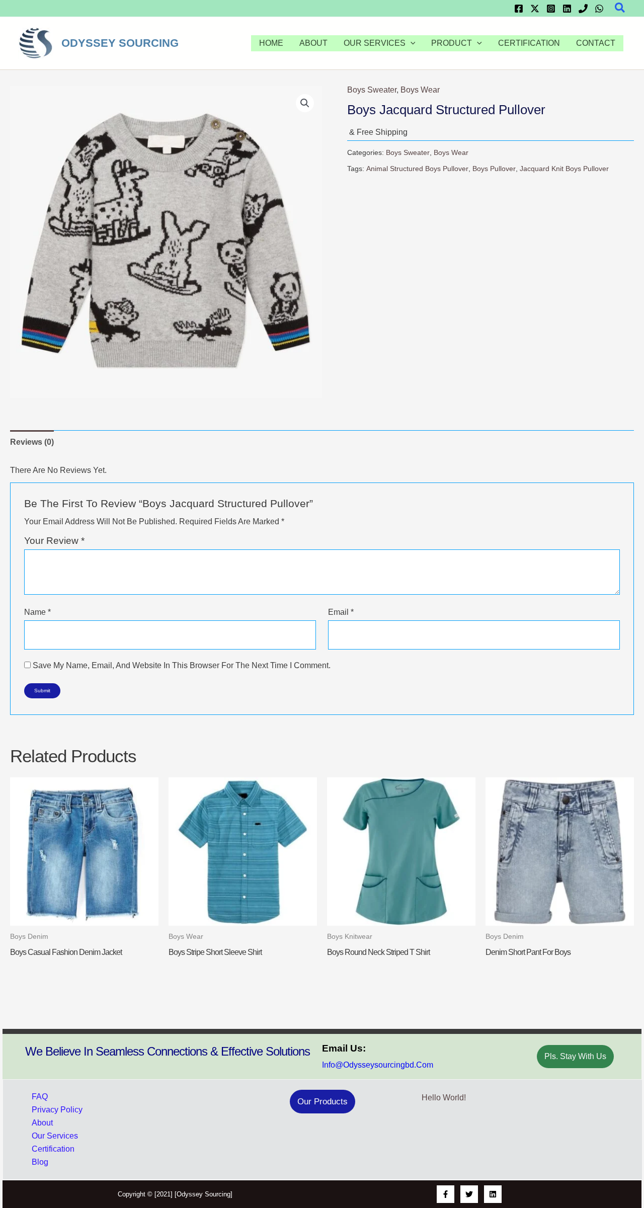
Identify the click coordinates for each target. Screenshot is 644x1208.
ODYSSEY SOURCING (120, 43)
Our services (375, 43)
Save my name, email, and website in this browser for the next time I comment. (182, 665)
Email (341, 612)
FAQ (40, 1096)
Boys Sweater (371, 90)
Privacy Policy (57, 1109)
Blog (40, 1162)
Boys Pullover (494, 169)
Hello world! (444, 1097)
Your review (54, 540)
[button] (620, 8)
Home (271, 43)
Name (37, 612)
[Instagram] (551, 9)
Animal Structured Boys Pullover (417, 169)
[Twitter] (535, 9)
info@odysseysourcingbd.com (377, 1065)
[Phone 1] (583, 9)
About (313, 43)
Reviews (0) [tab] (32, 442)
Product (451, 43)
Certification (529, 43)
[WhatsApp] (599, 9)
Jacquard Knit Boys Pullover (564, 169)
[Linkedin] (567, 9)
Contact (595, 43)
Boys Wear (420, 90)
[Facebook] (519, 9)
